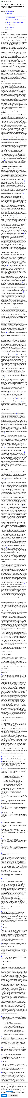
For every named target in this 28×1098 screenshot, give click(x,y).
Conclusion (9, 29)
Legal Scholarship (10, 24)
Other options (13, 1095)
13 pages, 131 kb (9, 11)
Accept (4, 1095)
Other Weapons (9, 27)
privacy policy (9, 1091)
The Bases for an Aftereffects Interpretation (16, 19)
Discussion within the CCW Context (14, 22)
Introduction (9, 13)
